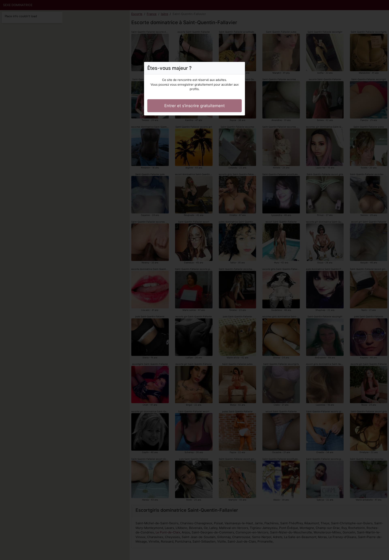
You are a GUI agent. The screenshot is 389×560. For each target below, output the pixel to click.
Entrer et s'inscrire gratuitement (194, 105)
